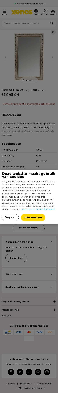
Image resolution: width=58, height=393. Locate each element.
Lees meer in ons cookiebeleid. (38, 209)
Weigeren (10, 217)
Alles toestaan (33, 217)
